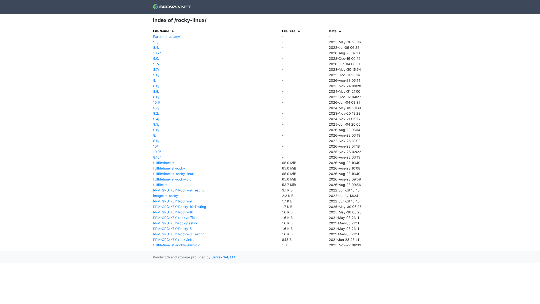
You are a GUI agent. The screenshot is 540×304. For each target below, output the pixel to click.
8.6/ (156, 97)
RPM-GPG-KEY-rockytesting (175, 223)
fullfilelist (160, 185)
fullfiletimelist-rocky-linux (173, 174)
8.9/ (156, 91)
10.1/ (156, 102)
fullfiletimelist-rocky (169, 168)
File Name (161, 31)
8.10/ (157, 157)
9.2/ (156, 113)
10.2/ (157, 53)
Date (333, 31)
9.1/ (156, 42)
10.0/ (157, 152)
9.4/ (156, 119)
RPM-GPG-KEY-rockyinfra (173, 240)
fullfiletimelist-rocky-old (172, 179)
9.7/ (156, 64)
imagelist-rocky (165, 196)
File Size (289, 31)
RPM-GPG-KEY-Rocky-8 (172, 229)
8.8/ (156, 86)
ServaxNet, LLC (224, 257)
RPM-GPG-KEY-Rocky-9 (172, 201)
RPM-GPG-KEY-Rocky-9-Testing (179, 190)
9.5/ (156, 124)
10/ (155, 146)
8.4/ (156, 47)
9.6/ (156, 75)
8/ (155, 135)
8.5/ (156, 141)
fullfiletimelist (163, 163)
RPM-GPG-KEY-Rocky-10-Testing (179, 207)
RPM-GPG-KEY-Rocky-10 (173, 212)
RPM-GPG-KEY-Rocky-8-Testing (179, 234)
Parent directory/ (166, 36)
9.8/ (156, 130)
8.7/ (156, 69)
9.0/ (156, 58)
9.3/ (156, 108)
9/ (155, 80)
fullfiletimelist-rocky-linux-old (176, 245)
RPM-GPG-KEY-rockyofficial (175, 218)
